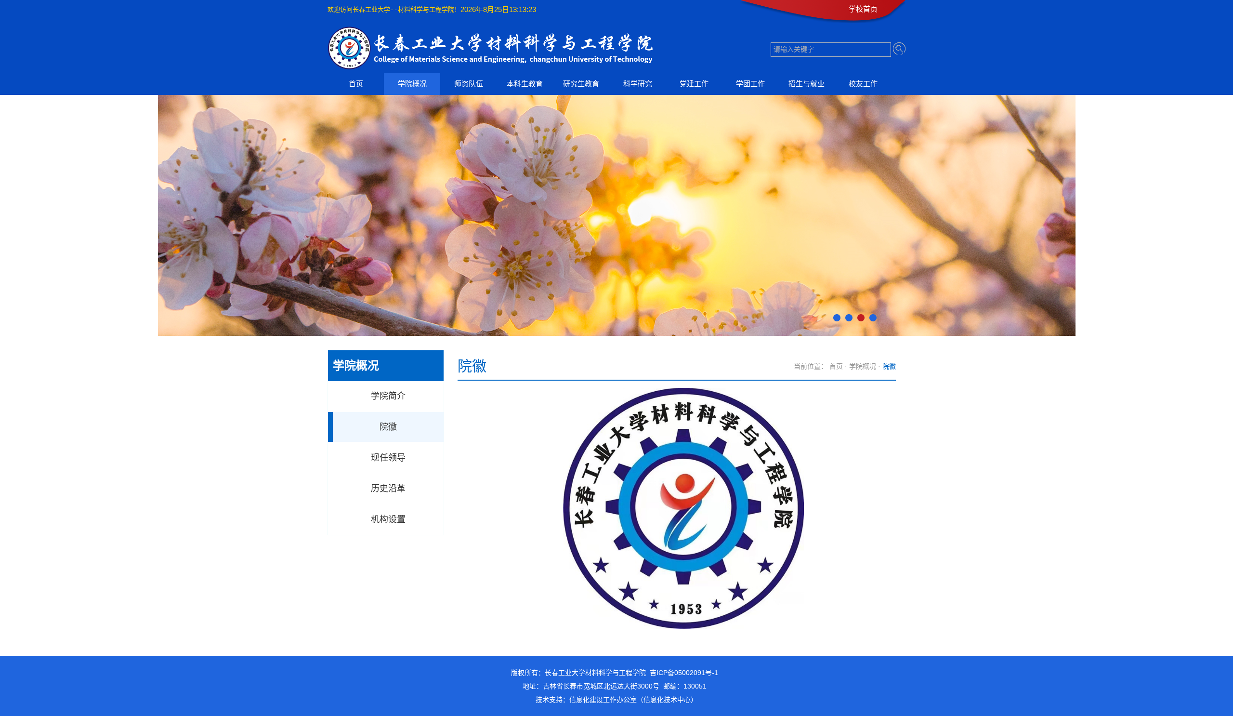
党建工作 (694, 84)
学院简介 (388, 396)
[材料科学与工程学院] (496, 66)
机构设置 (388, 519)
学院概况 (412, 84)
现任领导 (388, 458)
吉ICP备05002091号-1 (684, 672)
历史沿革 (388, 488)
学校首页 (863, 9)
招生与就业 (806, 84)
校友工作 (863, 84)
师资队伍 (468, 84)
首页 (356, 84)
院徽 (388, 427)
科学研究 (637, 84)
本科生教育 (525, 84)
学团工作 (750, 84)
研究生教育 (581, 84)
